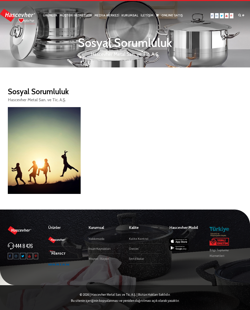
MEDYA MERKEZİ (107, 15)
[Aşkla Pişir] (17, 15)
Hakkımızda (96, 239)
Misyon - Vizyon (98, 259)
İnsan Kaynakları (99, 249)
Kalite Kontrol (138, 239)
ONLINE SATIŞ (172, 15)
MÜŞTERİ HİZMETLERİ (76, 15)
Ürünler (50, 15)
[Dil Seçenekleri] (244, 15)
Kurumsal (129, 15)
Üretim (133, 249)
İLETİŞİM (147, 15)
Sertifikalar (136, 259)
